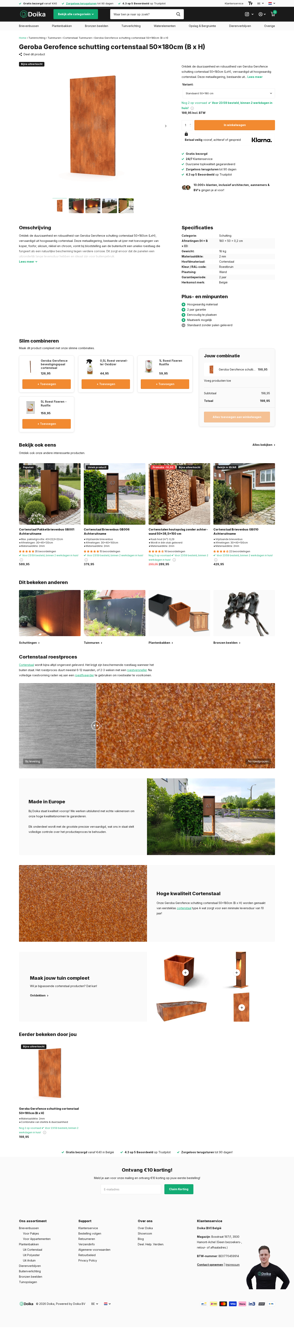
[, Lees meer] (249, 14)
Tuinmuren (54, 37)
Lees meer (255, 76)
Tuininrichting (36, 37)
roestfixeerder (84, 675)
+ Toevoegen (46, 384)
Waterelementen (165, 26)
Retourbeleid (87, 1255)
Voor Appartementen (37, 1239)
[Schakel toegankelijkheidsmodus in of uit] (250, 3)
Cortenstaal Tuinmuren (77, 37)
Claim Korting (179, 1189)
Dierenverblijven (240, 26)
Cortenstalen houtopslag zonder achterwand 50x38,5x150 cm (178, 531)
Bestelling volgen (89, 1233)
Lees (26, 261)
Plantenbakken (62, 26)
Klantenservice (234, 3)
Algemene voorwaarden (94, 1249)
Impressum (233, 1264)
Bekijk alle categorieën (74, 14)
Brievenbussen (29, 26)
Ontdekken (38, 995)
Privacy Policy (87, 1260)
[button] (165, 126)
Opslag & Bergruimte (202, 26)
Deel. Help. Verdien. (151, 1244)
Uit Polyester (31, 1255)
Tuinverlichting (131, 26)
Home (22, 37)
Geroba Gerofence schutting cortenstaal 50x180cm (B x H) (49, 1111)
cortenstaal (184, 908)
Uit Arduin (29, 1260)
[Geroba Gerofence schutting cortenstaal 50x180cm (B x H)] (50, 1073)
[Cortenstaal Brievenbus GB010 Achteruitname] (244, 494)
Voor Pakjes (31, 1233)
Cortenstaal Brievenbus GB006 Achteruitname (107, 531)
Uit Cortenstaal (32, 1249)
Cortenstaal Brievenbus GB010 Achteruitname (235, 531)
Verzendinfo (86, 1244)
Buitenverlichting (30, 1271)
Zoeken (178, 14)
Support (84, 1221)
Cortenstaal (26, 665)
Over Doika (145, 1228)
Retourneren (86, 1239)
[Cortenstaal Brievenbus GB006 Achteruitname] (114, 494)
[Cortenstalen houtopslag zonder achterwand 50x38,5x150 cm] (179, 494)
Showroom (145, 1233)
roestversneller (137, 670)
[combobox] (229, 93)
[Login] (262, 14)
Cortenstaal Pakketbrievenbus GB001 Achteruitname (46, 531)
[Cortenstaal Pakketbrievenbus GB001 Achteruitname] (50, 494)
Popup (192, 108)
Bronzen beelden (96, 26)
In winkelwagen (235, 125)
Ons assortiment (33, 1221)
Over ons (145, 1221)
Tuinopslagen (28, 1282)
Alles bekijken (262, 444)
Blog (141, 1239)
